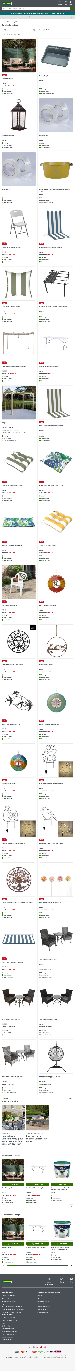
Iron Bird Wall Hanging (46, 665)
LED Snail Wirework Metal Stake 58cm (13, 843)
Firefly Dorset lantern (8, 135)
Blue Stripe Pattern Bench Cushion (12, 962)
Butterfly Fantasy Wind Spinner (49, 724)
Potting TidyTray (44, 76)
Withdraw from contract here (11, 1312)
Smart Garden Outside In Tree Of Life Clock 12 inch (17, 902)
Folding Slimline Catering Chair (11, 247)
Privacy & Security (8, 1329)
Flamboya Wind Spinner (9, 783)
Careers (4, 1323)
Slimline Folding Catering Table (49, 366)
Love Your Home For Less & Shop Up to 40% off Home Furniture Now (37, 13)
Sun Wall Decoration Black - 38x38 (12, 664)
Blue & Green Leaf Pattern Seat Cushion (51, 485)
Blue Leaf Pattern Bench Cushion (12, 545)
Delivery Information (8, 1296)
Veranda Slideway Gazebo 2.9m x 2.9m (14, 366)
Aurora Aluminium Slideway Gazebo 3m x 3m (53, 307)
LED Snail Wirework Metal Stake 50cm (51, 843)
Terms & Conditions (8, 1318)
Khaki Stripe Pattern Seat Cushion (12, 485)
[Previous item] (3, 17)
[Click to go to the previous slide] (3, 1206)
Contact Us (41, 1296)
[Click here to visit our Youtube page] (37, 1347)
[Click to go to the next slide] (71, 1206)
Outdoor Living (11, 22)
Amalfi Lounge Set (7, 78)
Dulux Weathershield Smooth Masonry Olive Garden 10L (60, 1189)
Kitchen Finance (43, 1304)
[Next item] (71, 17)
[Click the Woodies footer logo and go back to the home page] (7, 1281)
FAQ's (39, 1298)
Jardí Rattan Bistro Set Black (48, 1019)
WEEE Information (8, 1334)
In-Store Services (43, 1312)
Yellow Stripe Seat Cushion (47, 545)
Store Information (43, 1301)
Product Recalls (43, 1309)
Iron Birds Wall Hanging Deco (11, 724)
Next (70, 1098)
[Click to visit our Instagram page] (45, 1347)
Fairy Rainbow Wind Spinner (48, 605)
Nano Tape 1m (6, 189)
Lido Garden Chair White (9, 605)
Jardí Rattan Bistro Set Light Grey (12, 1077)
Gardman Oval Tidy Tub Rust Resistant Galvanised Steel (54, 190)
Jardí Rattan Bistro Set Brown (11, 1019)
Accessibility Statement (9, 1332)
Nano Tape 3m (43, 135)
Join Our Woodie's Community (12, 1307)
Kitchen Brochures (44, 1307)
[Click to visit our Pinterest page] (41, 1347)
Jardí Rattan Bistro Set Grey (48, 959)
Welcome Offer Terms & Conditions (13, 1309)
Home (3, 22)
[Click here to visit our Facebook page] (34, 1347)
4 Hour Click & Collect (9, 1301)
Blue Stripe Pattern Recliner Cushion (50, 247)
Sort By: (42, 30)
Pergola (4, 423)
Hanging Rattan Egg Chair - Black (49, 1077)
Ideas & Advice (7, 1340)
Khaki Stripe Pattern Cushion (11, 306)
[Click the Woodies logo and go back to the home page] (7, 3)
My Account (6, 1304)
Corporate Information (9, 1321)
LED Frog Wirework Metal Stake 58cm (51, 784)
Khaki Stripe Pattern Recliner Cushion (51, 426)
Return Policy (6, 1298)
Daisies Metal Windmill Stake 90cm (50, 903)
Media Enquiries (7, 1337)
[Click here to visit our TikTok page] (30, 1347)
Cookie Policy (6, 1326)
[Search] (71, 8)
